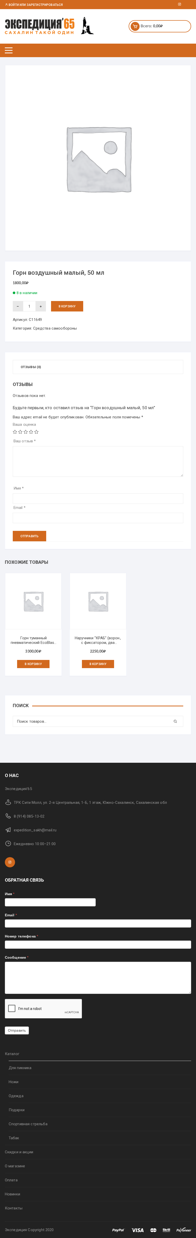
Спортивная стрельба (28, 1124)
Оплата (11, 1180)
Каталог (12, 1054)
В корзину (67, 306)
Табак (14, 1138)
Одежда (16, 1096)
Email (20, 507)
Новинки (12, 1194)
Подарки (16, 1110)
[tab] (31, 367)
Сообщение (17, 957)
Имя (19, 488)
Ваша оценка (24, 424)
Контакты (13, 1208)
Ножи (14, 1082)
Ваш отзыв (25, 441)
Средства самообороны (55, 328)
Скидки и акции (19, 1152)
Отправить (17, 1030)
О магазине (15, 1166)
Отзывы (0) (31, 367)
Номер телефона (21, 936)
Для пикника (20, 1068)
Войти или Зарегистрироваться (35, 5)
